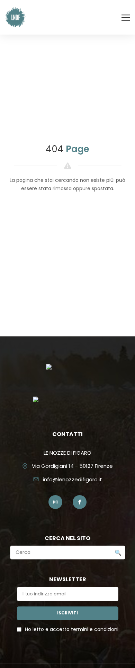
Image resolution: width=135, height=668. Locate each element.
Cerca (118, 553)
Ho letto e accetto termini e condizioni (71, 629)
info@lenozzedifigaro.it (72, 479)
